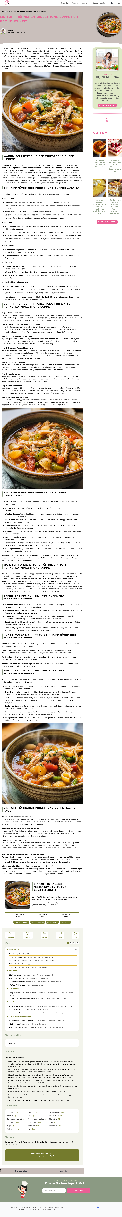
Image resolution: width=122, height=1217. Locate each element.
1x (68, 943)
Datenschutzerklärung (27, 1209)
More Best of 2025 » (107, 222)
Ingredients (10, 937)
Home (2, 11)
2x (71, 943)
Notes (75, 937)
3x (74, 943)
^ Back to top (15, 1207)
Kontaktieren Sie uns (100, 3)
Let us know (34, 1157)
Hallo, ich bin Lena (39, 1207)
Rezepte (75, 3)
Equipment (27, 937)
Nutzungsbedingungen (46, 1209)
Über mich (85, 3)
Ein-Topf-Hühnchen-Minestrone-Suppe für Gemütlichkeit (30, 11)
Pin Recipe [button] (52, 904)
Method (44, 937)
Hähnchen (9, 11)
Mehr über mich (106, 105)
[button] (76, 950)
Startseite (64, 3)
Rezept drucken (39, 904)
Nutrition (60, 937)
